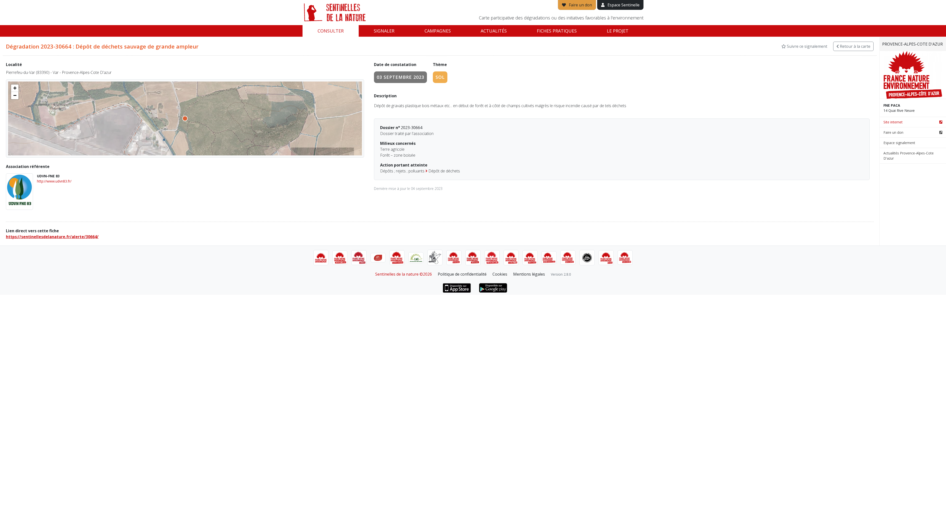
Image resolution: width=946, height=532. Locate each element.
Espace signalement (899, 142)
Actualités (494, 31)
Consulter (331, 31)
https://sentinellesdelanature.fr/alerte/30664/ (52, 236)
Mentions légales (529, 274)
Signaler (384, 31)
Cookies (499, 274)
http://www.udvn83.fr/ (54, 181)
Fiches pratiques (557, 31)
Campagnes (437, 31)
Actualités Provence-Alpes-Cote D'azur (908, 156)
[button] (14, 88)
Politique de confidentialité (462, 274)
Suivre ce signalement (806, 46)
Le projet (617, 31)
